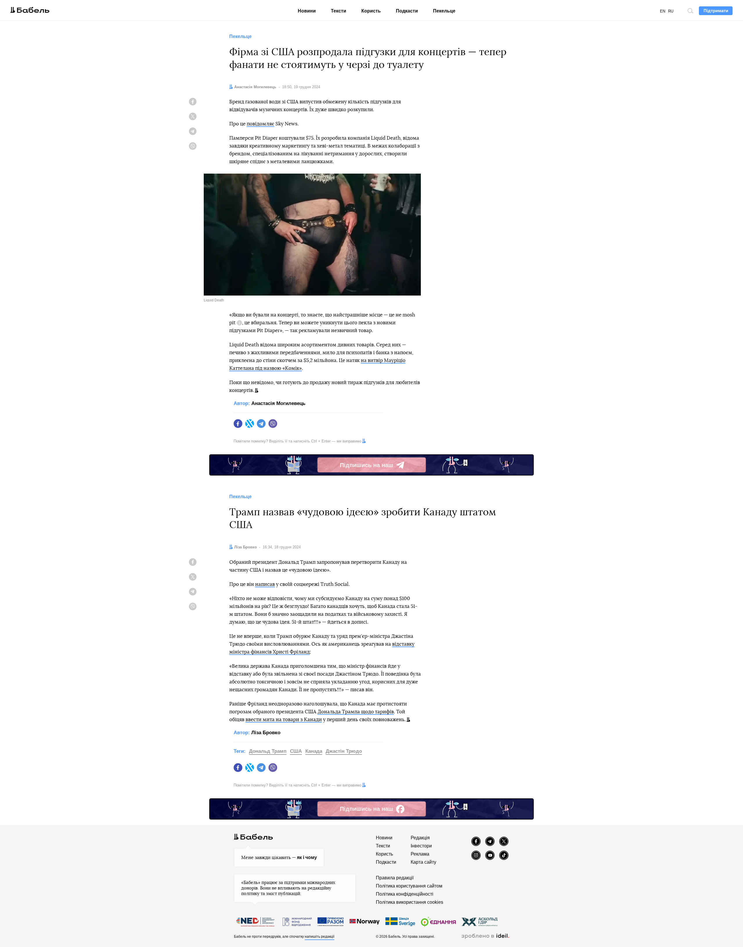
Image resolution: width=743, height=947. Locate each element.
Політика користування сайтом (409, 885)
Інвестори (421, 845)
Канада (313, 751)
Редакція (420, 837)
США (296, 751)
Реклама (420, 853)
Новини (307, 10)
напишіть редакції (319, 937)
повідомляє (260, 123)
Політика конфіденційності (404, 894)
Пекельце (444, 10)
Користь (371, 10)
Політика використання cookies (409, 902)
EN (662, 11)
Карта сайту (423, 862)
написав (265, 584)
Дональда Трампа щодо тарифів (356, 711)
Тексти (338, 10)
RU (670, 11)
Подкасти (407, 10)
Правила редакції (395, 877)
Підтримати (716, 10)
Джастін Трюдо (344, 751)
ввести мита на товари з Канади (284, 719)
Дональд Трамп (267, 751)
